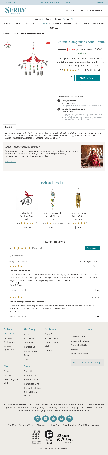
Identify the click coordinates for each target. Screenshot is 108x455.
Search (38, 19)
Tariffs (27, 359)
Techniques (9, 342)
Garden (45, 23)
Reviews (75, 349)
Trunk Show (50, 334)
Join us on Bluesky (80, 353)
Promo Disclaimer (33, 388)
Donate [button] (99, 2)
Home (15, 23)
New (6, 23)
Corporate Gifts (98, 23)
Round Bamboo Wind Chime (78, 215)
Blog (26, 355)
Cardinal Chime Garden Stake (27, 215)
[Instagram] (37, 418)
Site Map (12, 425)
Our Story (84, 10)
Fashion (56, 23)
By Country (9, 338)
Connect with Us (79, 345)
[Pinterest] (53, 418)
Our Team (29, 342)
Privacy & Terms (26, 425)
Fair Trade (29, 338)
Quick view (27, 196)
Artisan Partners (72, 10)
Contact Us (29, 347)
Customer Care (78, 336)
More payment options (88, 85)
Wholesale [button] (10, 2)
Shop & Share (51, 338)
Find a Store (30, 375)
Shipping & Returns (80, 341)
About (27, 334)
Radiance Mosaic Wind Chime (52, 215)
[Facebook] (45, 418)
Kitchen (25, 23)
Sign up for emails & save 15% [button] (87, 362)
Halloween (67, 23)
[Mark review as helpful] (97, 290)
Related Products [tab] (54, 183)
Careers (48, 350)
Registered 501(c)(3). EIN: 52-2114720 (81, 425)
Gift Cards (54, 28)
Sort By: (83, 262)
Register (58, 19)
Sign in (48, 19)
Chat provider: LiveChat (48, 425)
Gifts (76, 23)
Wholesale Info (31, 379)
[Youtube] (61, 418)
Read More (10, 161)
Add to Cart (27, 202)
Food (35, 23)
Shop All (28, 371)
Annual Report (31, 351)
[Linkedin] (69, 418)
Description (9, 127)
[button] (43, 248)
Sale (85, 23)
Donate (7, 371)
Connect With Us (95, 10)
